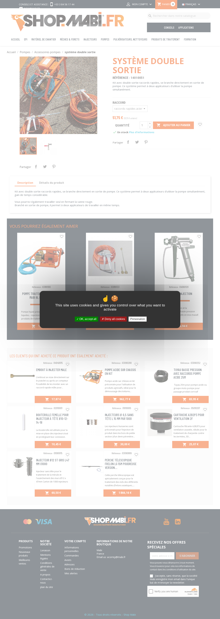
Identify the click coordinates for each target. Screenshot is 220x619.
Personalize (137, 319)
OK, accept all (87, 319)
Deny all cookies (114, 319)
